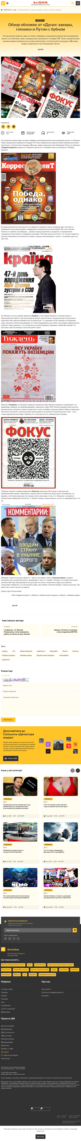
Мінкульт (17, 974)
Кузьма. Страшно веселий (39, 969)
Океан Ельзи (6, 969)
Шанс (30, 965)
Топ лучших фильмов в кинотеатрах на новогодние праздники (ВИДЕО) (16, 897)
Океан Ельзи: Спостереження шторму (60, 965)
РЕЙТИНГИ (8, 10)
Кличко (75, 651)
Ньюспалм (5, 1058)
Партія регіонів (40, 965)
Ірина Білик (64, 969)
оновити (5, 676)
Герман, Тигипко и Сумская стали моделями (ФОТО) (65, 631)
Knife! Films (74, 969)
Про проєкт (46, 989)
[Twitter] (8, 127)
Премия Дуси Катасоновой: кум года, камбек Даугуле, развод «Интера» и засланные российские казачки (17, 806)
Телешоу (4, 999)
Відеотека (5, 1045)
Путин (65, 651)
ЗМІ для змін (6, 1036)
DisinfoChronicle (7, 1039)
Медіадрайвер (7, 1042)
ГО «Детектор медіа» (9, 1055)
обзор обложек (26, 651)
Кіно (3, 1002)
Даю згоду (40, 1136)
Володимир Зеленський (47, 974)
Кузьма (54, 969)
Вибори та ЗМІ (7, 1049)
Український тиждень (45, 655)
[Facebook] (3, 127)
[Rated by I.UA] (35, 1108)
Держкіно (33, 974)
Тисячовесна (6, 974)
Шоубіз (4, 996)
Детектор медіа (7, 1026)
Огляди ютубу (6, 989)
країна (4, 651)
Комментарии (26, 655)
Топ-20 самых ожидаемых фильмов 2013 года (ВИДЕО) (54, 851)
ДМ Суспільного (7, 1032)
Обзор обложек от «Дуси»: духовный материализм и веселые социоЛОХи (57, 897)
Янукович (54, 651)
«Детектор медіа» (11, 1072)
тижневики (63, 655)
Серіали (4, 992)
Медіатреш (5, 1012)
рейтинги (41, 651)
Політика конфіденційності (53, 992)
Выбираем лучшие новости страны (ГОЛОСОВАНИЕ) (13, 851)
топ (13, 651)
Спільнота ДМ (12, 758)
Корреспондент (8, 655)
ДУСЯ (40, 49)
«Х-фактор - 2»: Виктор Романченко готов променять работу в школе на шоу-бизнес (17, 632)
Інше (14, 10)
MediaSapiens (6, 1029)
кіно (24, 974)
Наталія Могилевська (21, 969)
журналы (6, 659)
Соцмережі (5, 1005)
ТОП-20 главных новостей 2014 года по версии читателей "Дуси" (56, 805)
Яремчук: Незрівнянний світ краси (13, 965)
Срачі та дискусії (8, 1009)
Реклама (45, 996)
